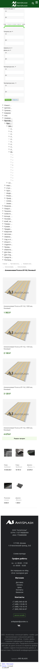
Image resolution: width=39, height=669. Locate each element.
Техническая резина (12, 211)
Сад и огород (9, 239)
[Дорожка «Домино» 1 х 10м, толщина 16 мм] (31, 453)
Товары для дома (11, 224)
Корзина (4, 666)
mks (5, 115)
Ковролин (8, 231)
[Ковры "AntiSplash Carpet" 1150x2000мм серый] (8, 453)
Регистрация (10, 664)
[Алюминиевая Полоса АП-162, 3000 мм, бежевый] (19, 412)
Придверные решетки (12, 229)
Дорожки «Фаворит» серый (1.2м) (19, 500)
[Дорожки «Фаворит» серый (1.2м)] (19, 486)
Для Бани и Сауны (11, 252)
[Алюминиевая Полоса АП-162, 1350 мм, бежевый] (19, 331)
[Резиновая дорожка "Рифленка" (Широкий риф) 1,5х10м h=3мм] (8, 486)
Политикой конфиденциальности (25, 650)
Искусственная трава (12, 242)
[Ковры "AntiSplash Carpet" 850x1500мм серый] (19, 453)
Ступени (9, 188)
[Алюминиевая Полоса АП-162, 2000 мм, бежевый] (19, 371)
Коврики (7, 113)
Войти (4, 664)
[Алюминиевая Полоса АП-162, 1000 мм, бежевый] (19, 290)
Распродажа (9, 260)
